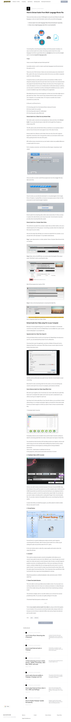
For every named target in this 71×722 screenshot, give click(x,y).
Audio (32, 617)
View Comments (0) (45, 622)
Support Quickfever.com (26, 718)
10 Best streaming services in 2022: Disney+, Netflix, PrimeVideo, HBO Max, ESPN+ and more (35, 662)
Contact (35, 715)
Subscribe (64, 1)
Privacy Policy (59, 715)
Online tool (36, 617)
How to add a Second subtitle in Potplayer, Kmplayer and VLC (34, 676)
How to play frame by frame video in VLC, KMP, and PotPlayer (35, 689)
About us (23, 715)
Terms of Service (48, 715)
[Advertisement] (11, 685)
